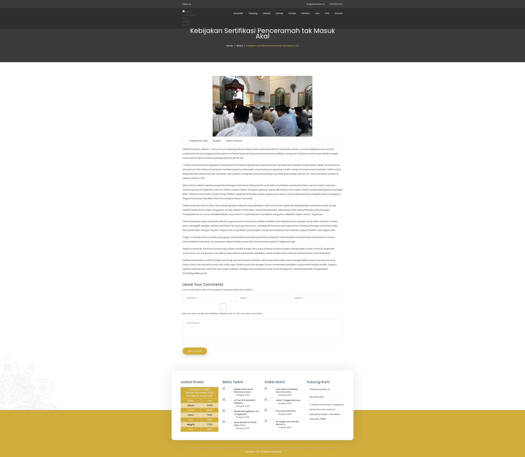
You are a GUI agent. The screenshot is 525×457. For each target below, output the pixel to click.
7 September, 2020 (198, 140)
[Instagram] (317, 426)
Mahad (266, 13)
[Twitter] (309, 426)
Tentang (252, 13)
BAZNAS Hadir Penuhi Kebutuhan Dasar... (243, 390)
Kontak (338, 13)
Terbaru (305, 13)
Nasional (238, 140)
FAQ (327, 13)
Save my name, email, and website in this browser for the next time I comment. (222, 313)
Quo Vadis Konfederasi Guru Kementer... (287, 390)
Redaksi (217, 140)
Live (317, 13)
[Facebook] (313, 426)
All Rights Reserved (270, 451)
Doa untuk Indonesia (285, 411)
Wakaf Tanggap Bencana (288, 400)
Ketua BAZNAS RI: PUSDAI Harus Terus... (245, 424)
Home (229, 45)
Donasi (292, 13)
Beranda (238, 13)
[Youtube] (321, 426)
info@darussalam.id (315, 4)
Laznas (279, 13)
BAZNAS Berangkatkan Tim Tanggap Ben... (246, 412)
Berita (240, 45)
